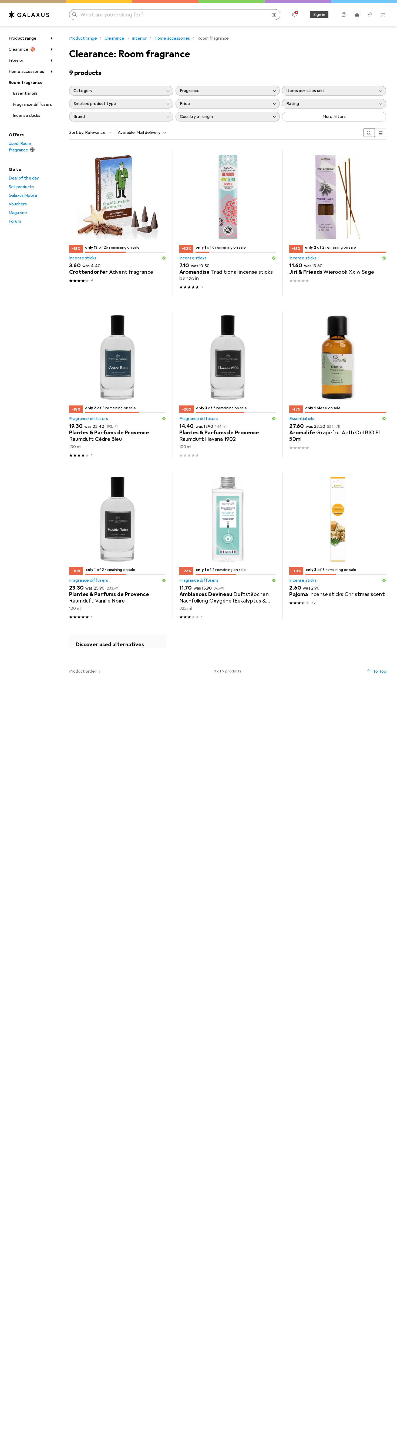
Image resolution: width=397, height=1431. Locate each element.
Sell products (21, 187)
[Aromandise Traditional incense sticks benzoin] (228, 223)
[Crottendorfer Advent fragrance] (118, 223)
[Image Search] (273, 14)
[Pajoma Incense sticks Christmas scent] (338, 546)
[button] (164, 258)
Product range (22, 38)
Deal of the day (24, 178)
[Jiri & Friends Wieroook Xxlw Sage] (338, 223)
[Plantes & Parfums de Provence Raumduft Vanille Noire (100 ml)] (118, 546)
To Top (379, 671)
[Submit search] (74, 14)
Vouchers (18, 204)
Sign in (319, 14)
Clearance (18, 49)
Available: (127, 132)
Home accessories (26, 71)
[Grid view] (369, 132)
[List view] (380, 132)
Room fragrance (26, 82)
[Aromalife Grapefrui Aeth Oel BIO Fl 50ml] (338, 384)
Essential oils (25, 93)
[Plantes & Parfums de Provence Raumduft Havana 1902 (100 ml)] (228, 384)
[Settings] (294, 14)
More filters (334, 116)
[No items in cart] (383, 14)
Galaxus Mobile (23, 195)
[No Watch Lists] (370, 14)
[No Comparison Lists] (357, 14)
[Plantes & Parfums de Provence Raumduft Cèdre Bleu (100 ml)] (118, 384)
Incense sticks (26, 115)
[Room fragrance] (117, 641)
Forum (15, 221)
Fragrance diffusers (32, 104)
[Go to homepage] (29, 15)
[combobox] (97, 132)
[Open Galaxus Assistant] (344, 14)
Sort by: (76, 132)
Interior (16, 60)
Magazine (18, 212)
